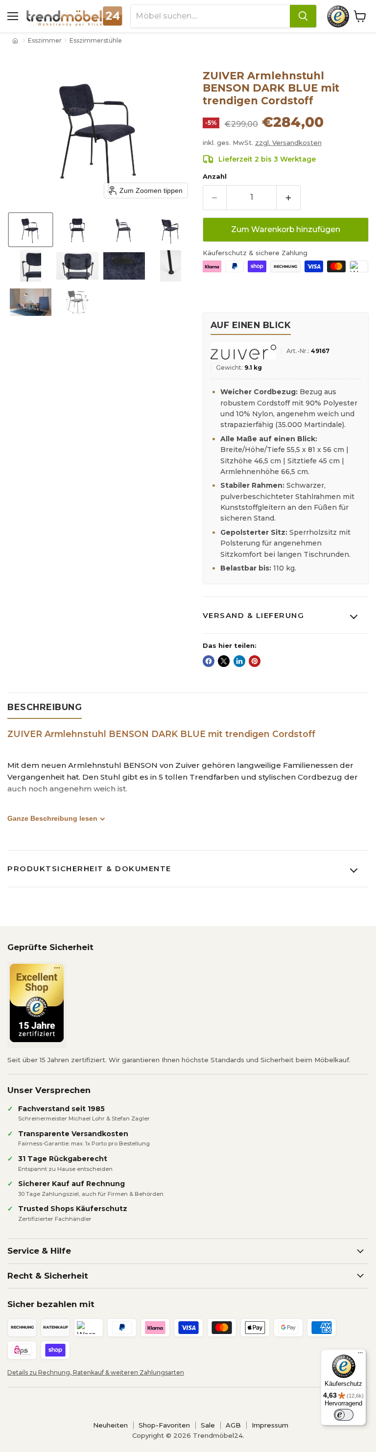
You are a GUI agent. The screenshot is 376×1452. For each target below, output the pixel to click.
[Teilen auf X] (224, 661)
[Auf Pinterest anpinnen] (254, 661)
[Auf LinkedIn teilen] (239, 661)
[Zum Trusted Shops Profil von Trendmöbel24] (37, 1003)
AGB (233, 1425)
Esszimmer (45, 40)
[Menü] (360, 1355)
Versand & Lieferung (254, 615)
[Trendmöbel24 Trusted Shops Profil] (338, 16)
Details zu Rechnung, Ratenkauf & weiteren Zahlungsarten (95, 1372)
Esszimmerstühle (96, 40)
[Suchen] (303, 16)
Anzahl (215, 176)
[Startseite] (16, 41)
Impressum (270, 1425)
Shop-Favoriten (164, 1425)
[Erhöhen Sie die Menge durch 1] (289, 197)
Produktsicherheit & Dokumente (89, 868)
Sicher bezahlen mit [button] (50, 1304)
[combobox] (210, 16)
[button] (30, 229)
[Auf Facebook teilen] (208, 661)
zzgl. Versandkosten (288, 142)
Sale (208, 1425)
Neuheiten (110, 1425)
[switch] (343, 1415)
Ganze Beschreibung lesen (52, 818)
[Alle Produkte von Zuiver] (244, 350)
